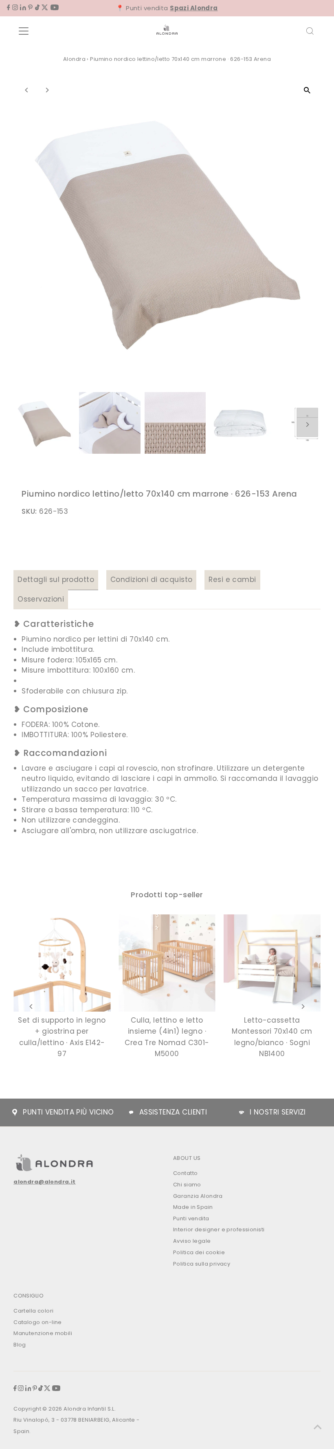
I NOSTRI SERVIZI (278, 1112)
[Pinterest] (30, 8)
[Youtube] (55, 8)
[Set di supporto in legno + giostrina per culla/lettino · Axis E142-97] (61, 963)
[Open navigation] (49, 31)
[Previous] (27, 90)
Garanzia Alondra (198, 1196)
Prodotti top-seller (167, 894)
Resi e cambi (232, 579)
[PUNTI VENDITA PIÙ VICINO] (15, 1112)
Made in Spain (193, 1207)
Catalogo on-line (37, 1322)
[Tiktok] (37, 8)
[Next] (46, 90)
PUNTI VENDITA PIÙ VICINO (68, 1112)
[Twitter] (45, 8)
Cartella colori (33, 1311)
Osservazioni (41, 599)
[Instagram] (15, 8)
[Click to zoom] (307, 90)
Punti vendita (191, 1218)
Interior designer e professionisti (218, 1229)
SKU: (29, 511)
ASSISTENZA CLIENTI (173, 1112)
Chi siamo (187, 1184)
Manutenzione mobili (42, 1333)
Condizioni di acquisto (151, 579)
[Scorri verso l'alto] (318, 1426)
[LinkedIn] (23, 8)
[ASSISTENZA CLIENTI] (131, 1112)
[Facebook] (8, 8)
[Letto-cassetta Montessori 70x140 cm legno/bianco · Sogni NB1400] (272, 963)
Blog (19, 1345)
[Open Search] (310, 31)
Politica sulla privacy (201, 1264)
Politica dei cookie (199, 1252)
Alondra (74, 59)
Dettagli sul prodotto (56, 579)
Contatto (185, 1173)
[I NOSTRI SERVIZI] (241, 1112)
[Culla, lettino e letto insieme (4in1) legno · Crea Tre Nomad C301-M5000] (167, 963)
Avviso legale (192, 1241)
